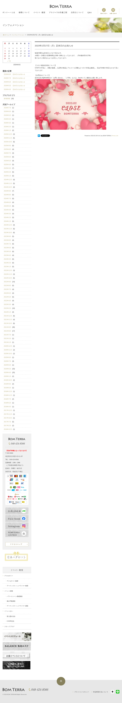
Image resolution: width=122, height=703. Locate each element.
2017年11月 (8, 414)
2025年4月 (7, 164)
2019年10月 (8, 380)
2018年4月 (7, 407)
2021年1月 (7, 342)
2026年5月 (7, 115)
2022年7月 (7, 289)
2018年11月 (8, 395)
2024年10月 (8, 187)
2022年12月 (8, 270)
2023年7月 (7, 244)
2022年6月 (7, 293)
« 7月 (9, 61)
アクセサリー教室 (12, 581)
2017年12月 (8, 410)
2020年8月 (7, 357)
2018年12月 (8, 391)
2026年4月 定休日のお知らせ (14, 89)
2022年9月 (7, 282)
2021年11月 (8, 319)
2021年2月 (7, 338)
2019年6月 (7, 388)
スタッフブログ (9, 626)
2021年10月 (8, 323)
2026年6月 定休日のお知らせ (14, 82)
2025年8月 (7, 149)
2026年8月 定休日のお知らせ (14, 74)
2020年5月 (7, 369)
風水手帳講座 (11, 601)
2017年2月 (7, 425)
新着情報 (7, 98)
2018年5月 (7, 403)
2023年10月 (8, 232)
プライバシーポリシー (81, 692)
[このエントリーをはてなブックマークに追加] (39, 135)
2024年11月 (8, 183)
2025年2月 (7, 172)
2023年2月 (7, 263)
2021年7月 (7, 335)
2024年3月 (7, 214)
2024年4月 (7, 210)
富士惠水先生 (11, 616)
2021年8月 (7, 331)
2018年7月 (7, 399)
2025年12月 (8, 134)
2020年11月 (8, 350)
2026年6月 (7, 111)
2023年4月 (7, 255)
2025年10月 (8, 142)
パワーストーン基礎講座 (15, 596)
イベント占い (8, 611)
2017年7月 (7, 422)
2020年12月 (8, 346)
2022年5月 (7, 297)
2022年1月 (7, 312)
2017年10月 (8, 418)
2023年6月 (7, 248)
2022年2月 (7, 308)
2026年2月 (7, 127)
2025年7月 (7, 153)
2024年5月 (7, 206)
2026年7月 (7, 108)
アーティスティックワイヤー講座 (17, 606)
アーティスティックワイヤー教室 (17, 586)
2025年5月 (7, 161)
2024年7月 (7, 198)
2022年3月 (7, 304)
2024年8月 (7, 195)
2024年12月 (8, 180)
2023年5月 (7, 251)
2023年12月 (8, 225)
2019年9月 (7, 384)
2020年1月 (7, 376)
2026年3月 (7, 123)
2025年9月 (7, 145)
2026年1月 (7, 130)
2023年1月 (7, 266)
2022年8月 (7, 285)
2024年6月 (7, 202)
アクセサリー (8, 576)
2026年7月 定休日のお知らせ (14, 78)
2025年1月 (7, 176)
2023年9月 (7, 236)
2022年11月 (8, 274)
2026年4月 (7, 119)
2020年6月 (7, 365)
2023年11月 (8, 229)
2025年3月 (7, 168)
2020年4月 (7, 372)
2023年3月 (7, 259)
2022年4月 (7, 301)
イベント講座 (8, 591)
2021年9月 (7, 327)
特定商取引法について (100, 692)
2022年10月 (8, 278)
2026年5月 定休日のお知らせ (14, 86)
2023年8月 (7, 240)
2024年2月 (7, 217)
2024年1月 (7, 221)
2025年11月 (8, 138)
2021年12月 (8, 316)
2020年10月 (8, 353)
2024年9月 (7, 191)
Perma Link (115, 135)
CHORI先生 (10, 621)
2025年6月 (7, 157)
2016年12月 (8, 429)
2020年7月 (7, 361)
